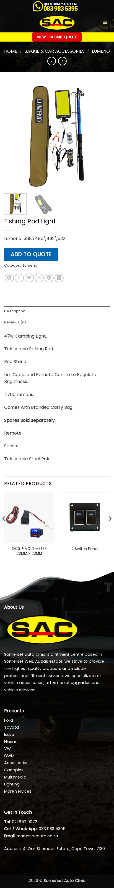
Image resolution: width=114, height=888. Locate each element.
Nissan (10, 741)
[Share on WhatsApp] (9, 278)
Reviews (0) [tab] (15, 322)
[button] (104, 22)
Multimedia (15, 777)
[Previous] (13, 136)
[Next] (101, 136)
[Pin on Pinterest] (49, 278)
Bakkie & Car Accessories (54, 51)
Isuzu (9, 734)
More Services (18, 791)
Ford (8, 720)
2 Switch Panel (84, 549)
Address (12, 848)
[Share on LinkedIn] (59, 278)
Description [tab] (14, 311)
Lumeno (101, 51)
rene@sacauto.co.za (37, 836)
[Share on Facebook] (19, 278)
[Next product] (51, 61)
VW (7, 748)
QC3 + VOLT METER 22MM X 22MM (29, 551)
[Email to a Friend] (39, 278)
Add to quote (31, 254)
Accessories (16, 762)
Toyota (11, 727)
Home (10, 51)
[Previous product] (62, 61)
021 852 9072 (24, 822)
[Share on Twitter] (29, 278)
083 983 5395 (52, 828)
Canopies (14, 770)
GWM (9, 756)
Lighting (12, 784)
